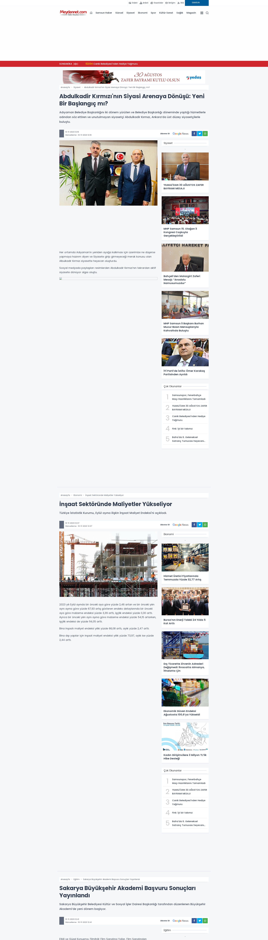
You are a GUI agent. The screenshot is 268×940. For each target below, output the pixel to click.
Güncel (119, 12)
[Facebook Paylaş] (194, 133)
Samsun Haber (104, 12)
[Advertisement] (134, 39)
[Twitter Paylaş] (199, 133)
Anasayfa (65, 87)
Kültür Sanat (166, 12)
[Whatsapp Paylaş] (205, 133)
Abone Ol (165, 133)
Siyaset (130, 12)
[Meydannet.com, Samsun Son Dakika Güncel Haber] (73, 12)
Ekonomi (143, 12)
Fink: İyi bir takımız (100, 63)
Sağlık (179, 12)
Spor (153, 12)
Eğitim (77, 879)
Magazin (191, 12)
